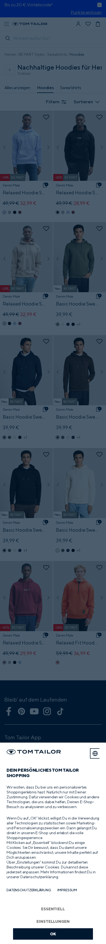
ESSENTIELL (53, 908)
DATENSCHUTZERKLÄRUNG (29, 890)
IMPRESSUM (67, 890)
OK (53, 933)
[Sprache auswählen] (95, 753)
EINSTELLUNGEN (52, 921)
